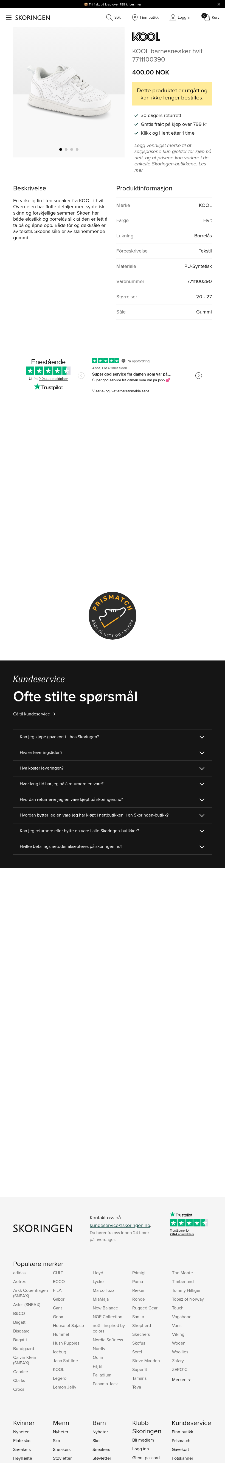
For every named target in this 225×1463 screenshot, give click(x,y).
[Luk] (219, 4)
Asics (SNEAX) (26, 1304)
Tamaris (139, 1378)
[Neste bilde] (114, 92)
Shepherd (141, 1325)
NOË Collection (107, 1316)
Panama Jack (105, 1383)
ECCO (59, 1281)
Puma (137, 1281)
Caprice (20, 1371)
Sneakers (22, 1449)
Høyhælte (22, 1458)
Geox (58, 1316)
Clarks (19, 1380)
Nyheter (21, 1431)
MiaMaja (101, 1299)
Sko (56, 1440)
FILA (57, 1290)
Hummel (61, 1334)
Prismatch (181, 1440)
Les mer (135, 4)
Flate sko (21, 1440)
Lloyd (98, 1272)
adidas (19, 1272)
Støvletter (62, 1458)
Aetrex (19, 1281)
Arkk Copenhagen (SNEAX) (30, 1292)
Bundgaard (23, 1348)
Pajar (97, 1366)
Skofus (138, 1343)
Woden (178, 1343)
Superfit (139, 1369)
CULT (58, 1272)
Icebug (59, 1351)
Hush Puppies (66, 1343)
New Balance (105, 1308)
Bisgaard (21, 1331)
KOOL (58, 1369)
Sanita (138, 1316)
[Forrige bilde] (24, 92)
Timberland (183, 1281)
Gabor (58, 1299)
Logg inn (140, 1448)
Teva (136, 1387)
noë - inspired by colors (109, 1328)
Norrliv (99, 1348)
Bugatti (20, 1339)
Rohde (138, 1299)
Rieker (138, 1290)
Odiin (98, 1357)
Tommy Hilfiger (186, 1290)
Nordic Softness (108, 1339)
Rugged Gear (145, 1308)
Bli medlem (143, 1440)
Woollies (180, 1351)
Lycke (98, 1281)
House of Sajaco (68, 1325)
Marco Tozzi (104, 1290)
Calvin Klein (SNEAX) (24, 1359)
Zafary (178, 1360)
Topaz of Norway (188, 1299)
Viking (178, 1334)
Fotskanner (182, 1458)
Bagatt (19, 1322)
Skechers (141, 1334)
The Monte (182, 1272)
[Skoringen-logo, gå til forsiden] (32, 17)
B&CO (19, 1313)
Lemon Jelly (64, 1387)
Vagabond (182, 1316)
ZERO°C (179, 1369)
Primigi (138, 1272)
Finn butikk (182, 1431)
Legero (59, 1378)
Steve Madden (146, 1360)
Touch (178, 1308)
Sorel (137, 1351)
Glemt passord (146, 1457)
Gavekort (180, 1449)
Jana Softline (65, 1360)
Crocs (18, 1389)
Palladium (102, 1375)
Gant (57, 1308)
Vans (176, 1325)
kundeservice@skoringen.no (120, 1225)
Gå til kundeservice (31, 714)
